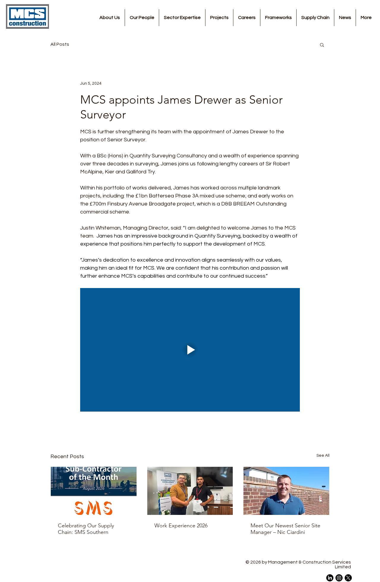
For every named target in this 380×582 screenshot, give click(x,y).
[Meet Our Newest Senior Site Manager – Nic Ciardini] (286, 491)
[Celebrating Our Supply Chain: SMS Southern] (94, 491)
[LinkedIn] (329, 577)
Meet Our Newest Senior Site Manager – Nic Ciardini (285, 528)
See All (323, 455)
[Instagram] (339, 577)
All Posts (59, 44)
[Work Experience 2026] (190, 491)
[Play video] (190, 350)
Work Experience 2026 (181, 525)
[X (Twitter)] (348, 577)
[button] (322, 44)
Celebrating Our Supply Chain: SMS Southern (86, 528)
